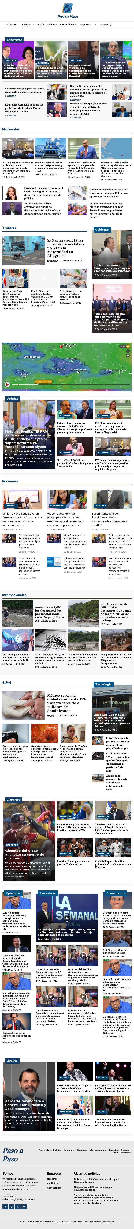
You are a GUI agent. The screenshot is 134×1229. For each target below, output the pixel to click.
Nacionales (66, 1111)
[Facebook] (5, 1206)
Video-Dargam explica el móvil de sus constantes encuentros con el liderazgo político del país (75, 541)
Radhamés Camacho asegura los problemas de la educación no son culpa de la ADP (24, 108)
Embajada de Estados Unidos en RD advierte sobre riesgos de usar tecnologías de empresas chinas (112, 720)
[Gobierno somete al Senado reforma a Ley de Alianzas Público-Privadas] (112, 254)
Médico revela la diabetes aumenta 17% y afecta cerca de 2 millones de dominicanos (66, 703)
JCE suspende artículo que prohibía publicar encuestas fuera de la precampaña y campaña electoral (17, 168)
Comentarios (57, 506)
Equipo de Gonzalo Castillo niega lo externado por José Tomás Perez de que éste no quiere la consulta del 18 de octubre (106, 210)
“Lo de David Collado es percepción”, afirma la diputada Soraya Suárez (75, 463)
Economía (43, 63)
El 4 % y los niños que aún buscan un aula (115, 951)
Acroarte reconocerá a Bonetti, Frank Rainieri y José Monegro (25, 1105)
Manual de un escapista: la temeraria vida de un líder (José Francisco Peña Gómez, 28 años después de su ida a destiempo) (16, 1000)
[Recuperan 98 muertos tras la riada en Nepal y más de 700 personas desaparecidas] (116, 640)
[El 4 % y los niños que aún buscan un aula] (117, 938)
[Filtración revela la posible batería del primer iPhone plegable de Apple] (98, 740)
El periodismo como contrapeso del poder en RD (16, 1036)
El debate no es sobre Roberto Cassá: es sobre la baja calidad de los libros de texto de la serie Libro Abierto (117, 918)
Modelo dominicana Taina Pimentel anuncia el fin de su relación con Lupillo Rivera (111, 1122)
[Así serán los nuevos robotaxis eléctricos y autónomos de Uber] (98, 778)
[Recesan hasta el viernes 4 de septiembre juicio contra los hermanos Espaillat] (83, 60)
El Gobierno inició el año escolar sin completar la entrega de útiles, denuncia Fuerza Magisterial (110, 428)
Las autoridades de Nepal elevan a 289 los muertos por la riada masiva (82, 657)
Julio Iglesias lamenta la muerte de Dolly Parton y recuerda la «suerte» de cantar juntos (113, 1088)
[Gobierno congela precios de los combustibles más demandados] (56, 92)
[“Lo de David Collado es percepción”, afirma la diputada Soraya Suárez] (75, 446)
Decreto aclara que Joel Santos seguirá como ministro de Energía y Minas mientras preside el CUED (88, 108)
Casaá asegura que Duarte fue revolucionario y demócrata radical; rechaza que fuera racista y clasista (50, 1016)
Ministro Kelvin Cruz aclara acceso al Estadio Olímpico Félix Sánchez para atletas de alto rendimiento (112, 829)
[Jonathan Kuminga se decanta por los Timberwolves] (75, 847)
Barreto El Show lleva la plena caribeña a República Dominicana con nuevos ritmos (75, 1088)
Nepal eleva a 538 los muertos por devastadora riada (93, 1188)
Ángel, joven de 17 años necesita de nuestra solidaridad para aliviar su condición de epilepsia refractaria (73, 751)
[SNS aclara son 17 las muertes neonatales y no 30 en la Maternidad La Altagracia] (23, 250)
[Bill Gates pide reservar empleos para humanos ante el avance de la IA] (18, 640)
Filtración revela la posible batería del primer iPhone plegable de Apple (117, 743)
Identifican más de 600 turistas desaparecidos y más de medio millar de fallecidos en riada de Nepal (115, 612)
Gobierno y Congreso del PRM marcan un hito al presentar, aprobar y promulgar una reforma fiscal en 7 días (120, 541)
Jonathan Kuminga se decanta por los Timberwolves (74, 863)
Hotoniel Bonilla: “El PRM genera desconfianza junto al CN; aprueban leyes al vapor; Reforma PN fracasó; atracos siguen (28, 439)
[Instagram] (11, 1206)
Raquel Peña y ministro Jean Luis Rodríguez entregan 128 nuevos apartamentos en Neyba (109, 193)
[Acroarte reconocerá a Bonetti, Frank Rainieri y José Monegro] (29, 1096)
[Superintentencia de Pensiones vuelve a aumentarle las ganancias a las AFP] (112, 499)
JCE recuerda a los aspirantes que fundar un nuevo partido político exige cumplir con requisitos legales (112, 465)
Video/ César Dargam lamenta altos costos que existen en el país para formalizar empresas (29, 541)
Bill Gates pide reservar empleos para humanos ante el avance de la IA (15, 657)
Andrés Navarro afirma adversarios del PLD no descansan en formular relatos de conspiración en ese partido (42, 208)
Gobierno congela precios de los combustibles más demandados (24, 90)
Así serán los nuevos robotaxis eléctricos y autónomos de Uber (116, 782)
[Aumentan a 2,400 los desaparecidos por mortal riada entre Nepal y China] (17, 614)
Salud (50, 716)
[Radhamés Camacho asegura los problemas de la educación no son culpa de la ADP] (56, 109)
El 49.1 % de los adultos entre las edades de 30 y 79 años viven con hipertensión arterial (43, 296)
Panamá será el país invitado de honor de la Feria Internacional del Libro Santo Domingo (74, 1124)
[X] (17, 1206)
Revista (64, 1077)
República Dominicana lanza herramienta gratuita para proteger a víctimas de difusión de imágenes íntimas (111, 319)
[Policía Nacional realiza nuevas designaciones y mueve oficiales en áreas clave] (50, 148)
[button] (106, 24)
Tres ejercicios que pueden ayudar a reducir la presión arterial (71, 295)
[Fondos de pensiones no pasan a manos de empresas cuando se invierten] (50, 60)
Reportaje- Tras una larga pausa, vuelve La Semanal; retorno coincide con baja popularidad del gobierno (66, 932)
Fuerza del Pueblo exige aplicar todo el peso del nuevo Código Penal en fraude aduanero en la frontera (81, 168)
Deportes (12, 845)
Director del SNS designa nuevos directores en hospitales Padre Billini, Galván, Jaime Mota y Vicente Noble (15, 298)
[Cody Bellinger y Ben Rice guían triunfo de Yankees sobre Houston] (113, 847)
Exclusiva (11, 60)
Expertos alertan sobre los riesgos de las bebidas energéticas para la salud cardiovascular (15, 751)
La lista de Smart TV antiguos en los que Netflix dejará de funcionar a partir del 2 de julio (117, 762)
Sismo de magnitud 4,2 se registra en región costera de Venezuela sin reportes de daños (50, 659)
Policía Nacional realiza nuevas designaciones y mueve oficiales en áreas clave (49, 166)
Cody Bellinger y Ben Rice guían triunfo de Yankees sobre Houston (113, 864)
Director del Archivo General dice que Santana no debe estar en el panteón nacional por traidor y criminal (83, 975)
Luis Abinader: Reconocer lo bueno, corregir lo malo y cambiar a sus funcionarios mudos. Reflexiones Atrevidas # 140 (16, 920)
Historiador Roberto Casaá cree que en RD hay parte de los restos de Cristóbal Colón (49, 973)
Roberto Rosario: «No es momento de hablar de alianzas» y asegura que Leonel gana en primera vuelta (75, 428)
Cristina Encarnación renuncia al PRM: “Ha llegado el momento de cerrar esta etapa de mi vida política (43, 193)
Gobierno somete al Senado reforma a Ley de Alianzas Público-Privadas (112, 268)
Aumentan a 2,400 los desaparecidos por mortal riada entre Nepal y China (49, 612)
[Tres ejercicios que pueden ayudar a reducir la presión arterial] (73, 278)
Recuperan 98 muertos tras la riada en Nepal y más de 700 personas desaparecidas (116, 659)
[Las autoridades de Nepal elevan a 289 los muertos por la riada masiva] (83, 640)
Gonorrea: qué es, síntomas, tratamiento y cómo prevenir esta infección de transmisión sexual (44, 751)
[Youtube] (24, 1206)
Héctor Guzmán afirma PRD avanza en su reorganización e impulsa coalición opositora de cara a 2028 (88, 91)
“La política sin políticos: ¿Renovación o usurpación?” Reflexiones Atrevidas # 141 (117, 984)
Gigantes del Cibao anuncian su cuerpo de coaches (24, 854)
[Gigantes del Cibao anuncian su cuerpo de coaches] (29, 841)
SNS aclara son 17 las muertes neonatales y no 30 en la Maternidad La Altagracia (66, 248)
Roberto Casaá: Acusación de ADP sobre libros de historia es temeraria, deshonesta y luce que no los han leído (82, 1016)
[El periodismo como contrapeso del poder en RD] (16, 1021)
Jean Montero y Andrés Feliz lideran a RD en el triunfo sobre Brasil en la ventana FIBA (75, 827)
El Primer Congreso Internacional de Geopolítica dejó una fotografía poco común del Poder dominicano (15, 961)
